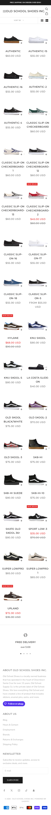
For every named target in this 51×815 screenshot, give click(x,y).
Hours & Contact (10, 724)
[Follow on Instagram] (19, 790)
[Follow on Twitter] (11, 790)
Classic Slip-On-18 (13, 296)
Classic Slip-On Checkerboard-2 (38, 210)
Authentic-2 (38, 86)
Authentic (13, 51)
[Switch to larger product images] (42, 20)
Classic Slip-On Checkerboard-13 (13, 210)
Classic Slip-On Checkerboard (37, 124)
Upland (13, 608)
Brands (6, 734)
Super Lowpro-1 (37, 570)
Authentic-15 (37, 51)
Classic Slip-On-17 (38, 256)
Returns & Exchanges (13, 739)
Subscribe (13, 780)
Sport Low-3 (38, 528)
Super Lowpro (13, 568)
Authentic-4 (13, 122)
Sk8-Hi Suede (13, 493)
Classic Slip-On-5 (38, 296)
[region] (25, 641)
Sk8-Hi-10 (37, 493)
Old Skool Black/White (13, 419)
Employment (9, 729)
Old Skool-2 (38, 417)
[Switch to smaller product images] (47, 20)
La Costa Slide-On (38, 379)
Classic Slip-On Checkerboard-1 (13, 166)
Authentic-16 (13, 87)
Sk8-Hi (37, 457)
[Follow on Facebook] (4, 790)
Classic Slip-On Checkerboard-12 (38, 166)
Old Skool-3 (13, 457)
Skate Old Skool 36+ (13, 530)
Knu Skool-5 (13, 377)
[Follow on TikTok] (26, 790)
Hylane (13, 338)
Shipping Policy (10, 744)
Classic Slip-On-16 (13, 256)
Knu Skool (38, 338)
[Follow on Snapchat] (33, 790)
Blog (5, 720)
